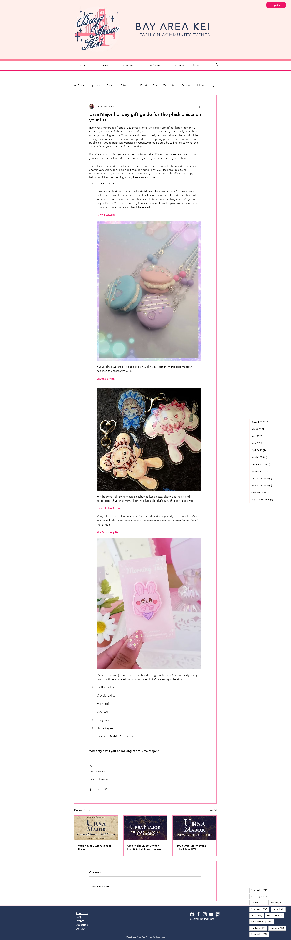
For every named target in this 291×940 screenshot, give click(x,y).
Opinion (186, 85)
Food (143, 85)
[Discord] (192, 914)
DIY (155, 85)
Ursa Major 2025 (259, 909)
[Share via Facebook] (90, 789)
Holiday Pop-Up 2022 (261, 921)
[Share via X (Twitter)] (98, 789)
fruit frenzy (256, 915)
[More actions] (199, 106)
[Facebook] (198, 914)
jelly (274, 890)
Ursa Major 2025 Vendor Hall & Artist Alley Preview (144, 847)
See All (213, 809)
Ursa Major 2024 (259, 896)
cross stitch (278, 909)
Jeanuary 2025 (277, 928)
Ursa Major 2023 (98, 771)
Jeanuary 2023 (277, 902)
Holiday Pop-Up (274, 915)
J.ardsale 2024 (258, 928)
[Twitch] (217, 914)
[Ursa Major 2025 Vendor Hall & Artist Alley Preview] (145, 828)
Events (111, 85)
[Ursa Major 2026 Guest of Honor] (96, 828)
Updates (95, 85)
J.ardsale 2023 (258, 902)
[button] (212, 85)
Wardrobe (169, 85)
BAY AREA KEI (172, 27)
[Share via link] (105, 789)
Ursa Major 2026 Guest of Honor (94, 847)
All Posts (79, 85)
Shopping (103, 779)
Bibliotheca (127, 85)
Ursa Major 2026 (259, 934)
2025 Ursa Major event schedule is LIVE (191, 847)
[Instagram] (204, 914)
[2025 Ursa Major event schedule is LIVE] (194, 828)
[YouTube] (211, 914)
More (200, 85)
